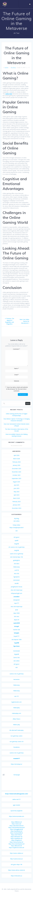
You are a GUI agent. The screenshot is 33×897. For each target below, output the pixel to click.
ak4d (16, 610)
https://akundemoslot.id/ (16, 825)
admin (6, 67)
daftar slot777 (16, 799)
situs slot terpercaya (16, 590)
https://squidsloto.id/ (16, 838)
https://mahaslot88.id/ (16, 833)
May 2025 (16, 491)
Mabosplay (16, 707)
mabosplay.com (16, 713)
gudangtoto (16, 560)
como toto (8, 94)
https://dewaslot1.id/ (16, 836)
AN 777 (16, 696)
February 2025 (16, 501)
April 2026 (16, 455)
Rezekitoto (16, 747)
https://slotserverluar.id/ (16, 842)
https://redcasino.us (16, 876)
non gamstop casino (16, 736)
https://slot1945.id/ (16, 835)
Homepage (16, 775)
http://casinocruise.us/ (16, 859)
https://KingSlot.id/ (16, 840)
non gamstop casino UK (16, 741)
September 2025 (16, 478)
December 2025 (16, 468)
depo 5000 (16, 613)
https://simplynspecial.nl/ (16, 527)
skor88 (16, 583)
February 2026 (16, 462)
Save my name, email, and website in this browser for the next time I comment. (17, 389)
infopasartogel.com (16, 593)
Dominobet (16, 651)
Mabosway (16, 567)
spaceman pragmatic (17, 811)
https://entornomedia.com (16, 816)
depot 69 (16, 620)
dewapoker (16, 600)
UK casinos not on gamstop (16, 547)
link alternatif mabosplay (16, 730)
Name (16, 368)
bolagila (16, 633)
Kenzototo (16, 679)
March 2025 (16, 498)
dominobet (16, 580)
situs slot (16, 573)
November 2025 (16, 472)
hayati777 (16, 636)
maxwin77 (16, 758)
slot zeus (16, 616)
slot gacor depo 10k (16, 864)
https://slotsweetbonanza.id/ (16, 827)
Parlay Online (16, 525)
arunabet (16, 596)
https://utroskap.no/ (16, 764)
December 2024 (16, 508)
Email (16, 375)
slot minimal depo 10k (16, 557)
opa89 (16, 540)
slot (16, 531)
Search (28, 403)
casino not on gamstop (16, 553)
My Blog (13, 67)
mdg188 (16, 544)
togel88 (16, 643)
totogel (16, 626)
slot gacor (16, 537)
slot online (16, 521)
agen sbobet (16, 805)
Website (16, 381)
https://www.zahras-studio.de (16, 870)
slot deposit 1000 (16, 639)
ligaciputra (16, 577)
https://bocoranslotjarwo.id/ (16, 844)
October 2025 (16, 475)
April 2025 (16, 495)
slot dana (16, 563)
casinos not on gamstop (16, 674)
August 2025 (16, 482)
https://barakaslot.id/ (16, 831)
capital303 (16, 623)
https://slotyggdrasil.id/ (16, 829)
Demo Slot (16, 657)
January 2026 (16, 465)
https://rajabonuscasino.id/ (16, 847)
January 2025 (16, 505)
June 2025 (16, 488)
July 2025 (16, 485)
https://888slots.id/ (16, 822)
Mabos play (16, 724)
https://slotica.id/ (16, 824)
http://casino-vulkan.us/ (16, 853)
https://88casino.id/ (16, 846)
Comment (16, 349)
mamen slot (16, 629)
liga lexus (16, 646)
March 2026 (16, 458)
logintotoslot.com (16, 702)
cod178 (16, 570)
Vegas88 (16, 654)
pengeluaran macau (16, 587)
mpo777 (16, 603)
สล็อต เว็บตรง (16, 719)
